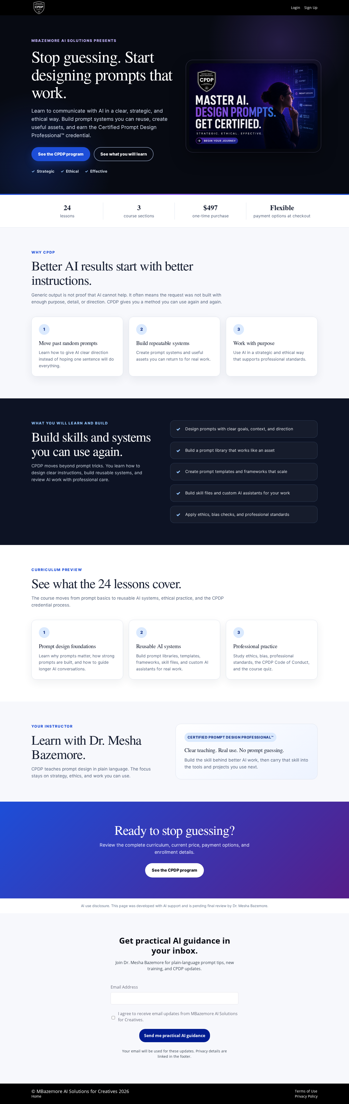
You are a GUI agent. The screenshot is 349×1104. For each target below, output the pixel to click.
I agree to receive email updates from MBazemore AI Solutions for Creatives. (178, 1017)
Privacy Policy (306, 1096)
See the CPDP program (61, 154)
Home (36, 1096)
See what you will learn (123, 154)
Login (295, 7)
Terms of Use (306, 1091)
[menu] (302, 7)
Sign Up (311, 7)
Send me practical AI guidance (174, 1035)
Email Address (124, 987)
